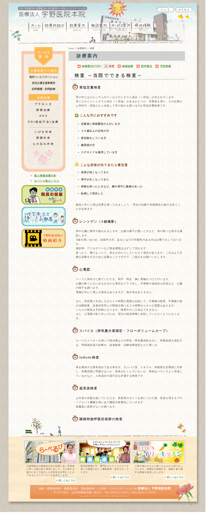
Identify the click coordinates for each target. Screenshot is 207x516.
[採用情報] (143, 27)
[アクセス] (184, 9)
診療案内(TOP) (91, 66)
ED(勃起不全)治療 (43, 121)
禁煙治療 (43, 109)
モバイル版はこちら (46, 180)
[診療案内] (77, 27)
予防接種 (165, 66)
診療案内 (81, 48)
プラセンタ (43, 103)
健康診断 (127, 66)
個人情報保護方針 (45, 175)
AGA (43, 115)
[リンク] (165, 9)
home (71, 48)
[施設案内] (99, 27)
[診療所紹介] (54, 27)
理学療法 (146, 66)
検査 (112, 66)
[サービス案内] (121, 27)
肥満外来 (43, 137)
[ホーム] (35, 27)
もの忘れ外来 (43, 143)
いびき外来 (43, 131)
